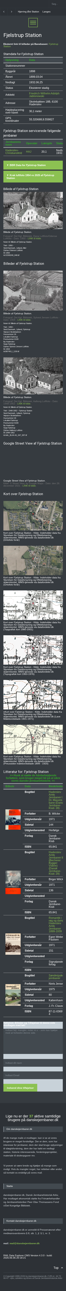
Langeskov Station (28, 11)
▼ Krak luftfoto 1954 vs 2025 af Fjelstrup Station (30, 176)
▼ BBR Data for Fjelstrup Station (26, 165)
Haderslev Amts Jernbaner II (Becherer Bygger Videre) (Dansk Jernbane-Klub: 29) (56, 863)
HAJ (28, 151)
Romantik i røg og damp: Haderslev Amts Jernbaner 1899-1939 (57, 924)
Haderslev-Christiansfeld (13, 151)
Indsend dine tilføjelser (20, 1088)
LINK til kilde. (35, 238)
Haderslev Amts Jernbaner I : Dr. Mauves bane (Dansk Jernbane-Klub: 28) (56, 800)
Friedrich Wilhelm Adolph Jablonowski (44, 95)
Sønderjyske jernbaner (56, 977)
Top (56, 1268)
